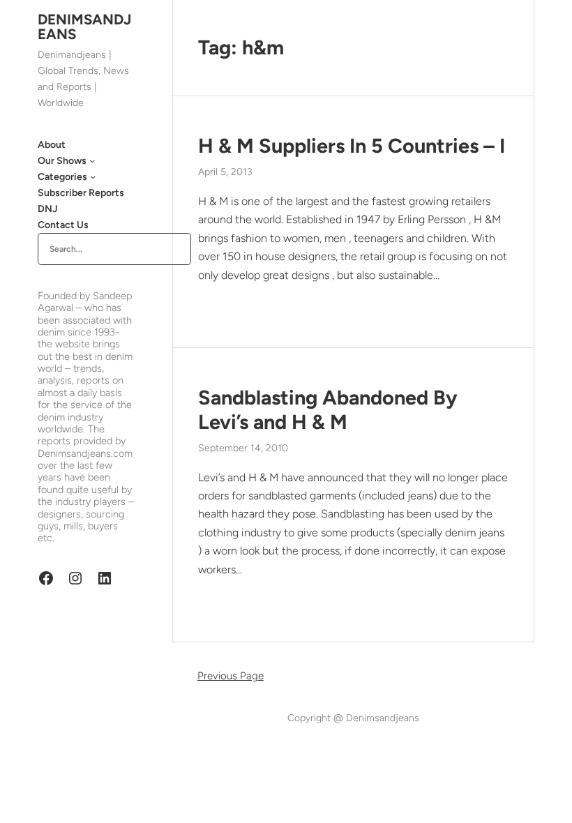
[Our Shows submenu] (92, 160)
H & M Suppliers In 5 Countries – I (351, 146)
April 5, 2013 (225, 172)
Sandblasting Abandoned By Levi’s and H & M (328, 410)
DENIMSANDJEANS (84, 26)
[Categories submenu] (93, 176)
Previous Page (230, 676)
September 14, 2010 (243, 448)
